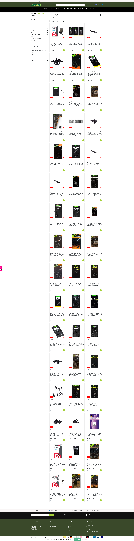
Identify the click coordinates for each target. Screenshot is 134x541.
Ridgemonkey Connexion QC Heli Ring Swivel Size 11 (94, 132)
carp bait (82, 8)
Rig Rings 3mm (89, 430)
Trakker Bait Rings (53, 460)
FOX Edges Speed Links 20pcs (56, 251)
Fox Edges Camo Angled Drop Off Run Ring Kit (76, 371)
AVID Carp (50, 8)
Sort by (51, 21)
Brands (47, 11)
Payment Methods (34, 527)
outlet (37, 8)
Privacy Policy (33, 528)
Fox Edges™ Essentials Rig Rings (56, 131)
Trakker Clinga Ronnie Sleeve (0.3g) (56, 490)
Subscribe (51, 515)
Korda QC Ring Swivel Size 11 (55, 221)
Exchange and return (34, 529)
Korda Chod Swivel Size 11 (92, 191)
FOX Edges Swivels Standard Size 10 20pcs (76, 102)
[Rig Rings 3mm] (94, 421)
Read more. (51, 18)
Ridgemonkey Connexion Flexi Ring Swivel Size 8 (94, 162)
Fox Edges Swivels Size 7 (73, 71)
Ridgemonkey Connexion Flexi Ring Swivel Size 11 (57, 192)
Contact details (33, 525)
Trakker (63, 8)
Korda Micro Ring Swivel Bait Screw (75, 161)
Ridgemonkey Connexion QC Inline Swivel (57, 72)
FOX (54, 8)
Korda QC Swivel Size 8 (73, 310)
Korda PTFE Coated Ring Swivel (74, 221)
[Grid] (100, 15)
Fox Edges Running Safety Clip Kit (75, 490)
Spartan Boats (58, 8)
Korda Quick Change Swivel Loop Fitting (57, 400)
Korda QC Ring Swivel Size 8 (74, 460)
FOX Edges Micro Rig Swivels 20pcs (93, 221)
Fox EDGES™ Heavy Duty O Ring (56, 161)
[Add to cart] (64, 50)
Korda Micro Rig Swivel (91, 370)
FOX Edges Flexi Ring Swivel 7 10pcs (75, 191)
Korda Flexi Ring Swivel (91, 400)
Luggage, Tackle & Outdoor (90, 8)
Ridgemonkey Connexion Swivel (56, 430)
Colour (62, 21)
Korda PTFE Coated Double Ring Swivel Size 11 (76, 341)
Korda (67, 8)
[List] (102, 15)
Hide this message (77, 539)
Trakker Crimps (53, 41)
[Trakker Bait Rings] (57, 451)
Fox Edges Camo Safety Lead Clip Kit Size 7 (94, 252)
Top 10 (33, 8)
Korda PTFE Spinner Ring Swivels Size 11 (57, 340)
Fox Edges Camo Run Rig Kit (92, 460)
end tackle (43, 11)
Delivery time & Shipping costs (36, 526)
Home (32, 13)
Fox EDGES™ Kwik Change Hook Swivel (76, 251)
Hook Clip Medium (53, 101)
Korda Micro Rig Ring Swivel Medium (93, 71)
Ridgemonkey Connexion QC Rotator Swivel (76, 431)
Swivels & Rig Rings (41, 13)
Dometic (45, 8)
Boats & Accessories (36, 11)
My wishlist (51, 525)
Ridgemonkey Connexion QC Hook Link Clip (57, 371)
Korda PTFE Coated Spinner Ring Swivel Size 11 (94, 341)
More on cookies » (84, 539)
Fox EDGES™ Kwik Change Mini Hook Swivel (94, 491)
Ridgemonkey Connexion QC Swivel (93, 41)
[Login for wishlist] (64, 37)
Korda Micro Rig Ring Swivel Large (56, 310)
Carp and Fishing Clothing (74, 8)
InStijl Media (47, 537)
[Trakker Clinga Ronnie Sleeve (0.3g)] (57, 481)
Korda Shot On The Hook (73, 41)
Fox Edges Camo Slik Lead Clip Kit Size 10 (94, 102)
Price (68, 21)
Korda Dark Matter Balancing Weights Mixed (76, 132)
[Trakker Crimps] (57, 31)
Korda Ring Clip (89, 310)
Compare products (52, 526)
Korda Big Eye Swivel (72, 400)
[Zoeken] (82, 5)
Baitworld (40, 8)
